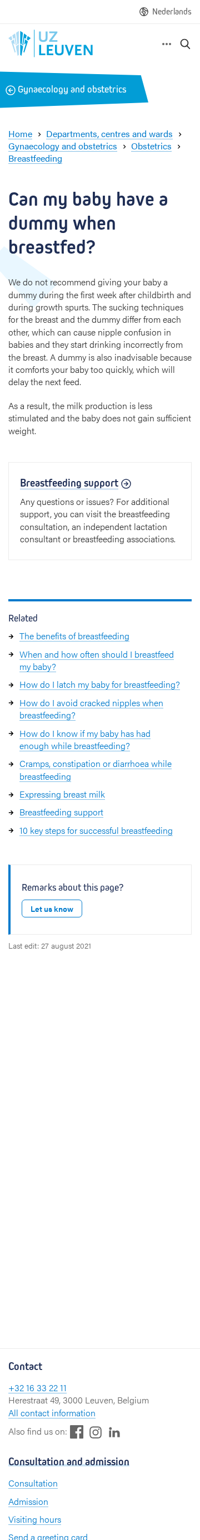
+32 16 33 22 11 (37, 1387)
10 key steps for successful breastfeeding (96, 830)
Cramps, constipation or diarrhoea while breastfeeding (95, 769)
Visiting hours (34, 1519)
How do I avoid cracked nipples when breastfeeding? (91, 708)
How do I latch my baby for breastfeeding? (99, 684)
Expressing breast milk (62, 794)
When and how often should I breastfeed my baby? (96, 660)
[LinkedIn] (114, 1432)
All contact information (52, 1412)
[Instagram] (95, 1432)
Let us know (52, 908)
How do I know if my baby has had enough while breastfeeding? (85, 739)
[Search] (185, 43)
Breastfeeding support (61, 811)
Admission (28, 1501)
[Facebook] (76, 1432)
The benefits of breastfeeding (74, 635)
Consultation (33, 1482)
